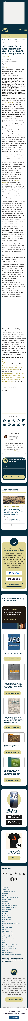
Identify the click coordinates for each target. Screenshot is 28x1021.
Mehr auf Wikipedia (10, 619)
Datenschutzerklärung (8, 952)
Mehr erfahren (14, 584)
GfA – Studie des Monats (9, 905)
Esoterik (4, 895)
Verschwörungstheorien (9, 947)
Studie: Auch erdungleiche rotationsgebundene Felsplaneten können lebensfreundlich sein (12, 367)
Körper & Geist (6, 917)
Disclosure (5, 893)
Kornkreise (5, 915)
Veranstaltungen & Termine (10, 945)
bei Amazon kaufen (12, 659)
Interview (5, 911)
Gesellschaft (6, 903)
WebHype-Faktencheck (9, 949)
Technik (4, 941)
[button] (4, 420)
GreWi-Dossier (6, 909)
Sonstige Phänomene (8, 937)
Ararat (9, 519)
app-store (14, 817)
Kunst (4, 921)
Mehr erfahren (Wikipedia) (11, 451)
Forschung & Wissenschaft (10, 897)
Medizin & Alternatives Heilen (11, 923)
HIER (7, 157)
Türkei (18, 521)
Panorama (5, 929)
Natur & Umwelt (7, 927)
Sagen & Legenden (7, 935)
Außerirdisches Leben (8, 891)
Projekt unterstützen (14, 999)
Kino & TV (5, 913)
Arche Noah (15, 519)
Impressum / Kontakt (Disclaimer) (12, 954)
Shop (14, 858)
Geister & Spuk (6, 899)
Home (3, 39)
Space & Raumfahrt (12, 39)
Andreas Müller (6, 56)
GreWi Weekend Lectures (9, 907)
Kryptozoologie (6, 919)
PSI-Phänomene (7, 931)
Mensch (4, 925)
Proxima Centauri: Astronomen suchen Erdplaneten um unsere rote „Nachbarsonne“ (13, 362)
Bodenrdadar (7, 521)
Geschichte (5, 901)
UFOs (4, 943)
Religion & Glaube (18, 506)
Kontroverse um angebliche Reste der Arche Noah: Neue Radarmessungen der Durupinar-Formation (13, 512)
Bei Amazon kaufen (12, 780)
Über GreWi (5, 950)
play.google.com (14, 822)
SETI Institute (9, 102)
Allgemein (5, 887)
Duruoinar (13, 521)
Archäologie (8, 506)
